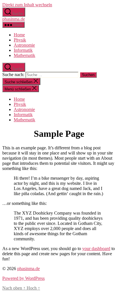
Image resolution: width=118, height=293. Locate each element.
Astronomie (24, 45)
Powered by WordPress (23, 278)
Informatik (23, 50)
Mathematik (24, 55)
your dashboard (96, 248)
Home (19, 34)
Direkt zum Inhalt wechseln (27, 4)
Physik (20, 39)
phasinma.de (13, 19)
